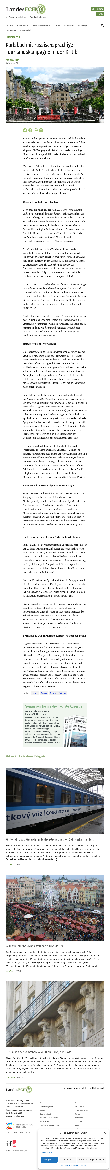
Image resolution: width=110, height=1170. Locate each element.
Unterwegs (82, 25)
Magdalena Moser (12, 60)
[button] (104, 1133)
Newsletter (44, 1121)
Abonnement (97, 9)
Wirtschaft (69, 25)
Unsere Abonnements (49, 1117)
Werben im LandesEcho (49, 1125)
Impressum (84, 1165)
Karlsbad (35, 693)
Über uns (43, 1102)
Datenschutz (63, 1165)
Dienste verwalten (47, 1153)
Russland (44, 693)
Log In (100, 14)
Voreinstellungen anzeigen (91, 1159)
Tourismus (53, 693)
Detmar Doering (11, 1077)
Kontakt (43, 1110)
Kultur (57, 25)
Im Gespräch (25, 30)
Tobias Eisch (9, 864)
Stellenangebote (46, 1106)
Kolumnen (11, 30)
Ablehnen (67, 1159)
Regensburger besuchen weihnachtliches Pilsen (35, 946)
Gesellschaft (22, 25)
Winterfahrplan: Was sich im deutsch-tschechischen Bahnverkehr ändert (50, 839)
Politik (10, 25)
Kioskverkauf (45, 1113)
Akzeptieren (49, 1159)
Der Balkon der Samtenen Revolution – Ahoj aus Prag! (38, 1052)
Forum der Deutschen (41, 25)
